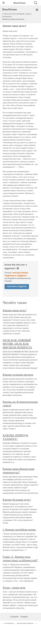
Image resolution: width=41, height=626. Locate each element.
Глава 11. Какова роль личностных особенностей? (20, 558)
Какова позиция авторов (18, 374)
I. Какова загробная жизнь (19, 529)
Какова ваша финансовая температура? (18, 470)
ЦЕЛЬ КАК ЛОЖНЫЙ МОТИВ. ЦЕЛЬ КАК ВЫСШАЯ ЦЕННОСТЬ (17, 343)
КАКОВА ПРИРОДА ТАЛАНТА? (15, 437)
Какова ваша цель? (15, 310)
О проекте (14, 617)
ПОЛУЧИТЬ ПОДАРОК (17, 287)
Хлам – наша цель (14, 587)
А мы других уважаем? (12, 623)
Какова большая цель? (17, 499)
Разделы (24, 617)
